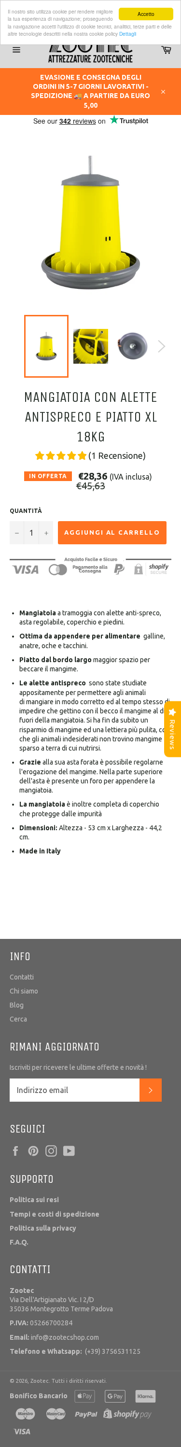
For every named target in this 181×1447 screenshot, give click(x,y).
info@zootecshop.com (54, 1337)
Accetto (146, 13)
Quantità (26, 511)
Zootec (39, 1381)
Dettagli (127, 33)
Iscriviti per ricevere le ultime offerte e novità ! (78, 1067)
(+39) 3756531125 (75, 1351)
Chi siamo (24, 991)
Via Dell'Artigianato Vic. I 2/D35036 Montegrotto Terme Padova (61, 1300)
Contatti (22, 977)
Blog (17, 1005)
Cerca (18, 1019)
